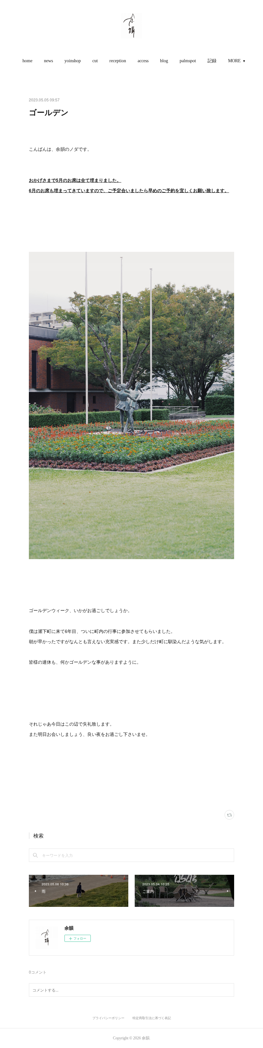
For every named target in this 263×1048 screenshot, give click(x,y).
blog (164, 60)
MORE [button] (234, 60)
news (48, 60)
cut (95, 60)
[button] (27, 61)
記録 (212, 60)
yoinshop (72, 60)
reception (117, 60)
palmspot (188, 60)
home (27, 60)
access (143, 60)
